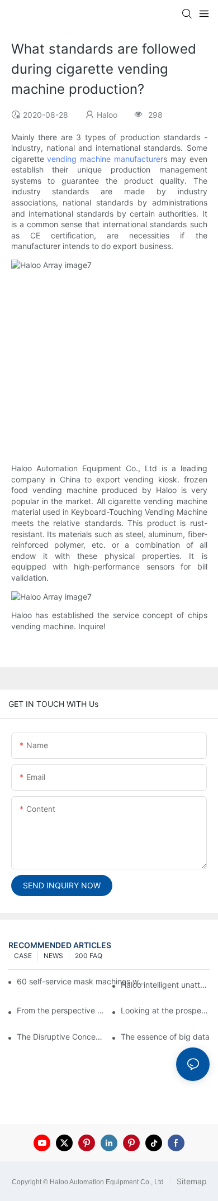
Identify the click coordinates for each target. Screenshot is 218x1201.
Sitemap (190, 1181)
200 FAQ (88, 955)
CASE (23, 955)
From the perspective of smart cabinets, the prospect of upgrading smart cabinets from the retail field (61, 1010)
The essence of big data (165, 1036)
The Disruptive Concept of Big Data (61, 1036)
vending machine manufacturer (105, 159)
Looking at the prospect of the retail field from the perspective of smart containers (165, 1010)
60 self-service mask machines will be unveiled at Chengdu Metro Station (82, 981)
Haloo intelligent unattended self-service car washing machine (165, 984)
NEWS (53, 955)
